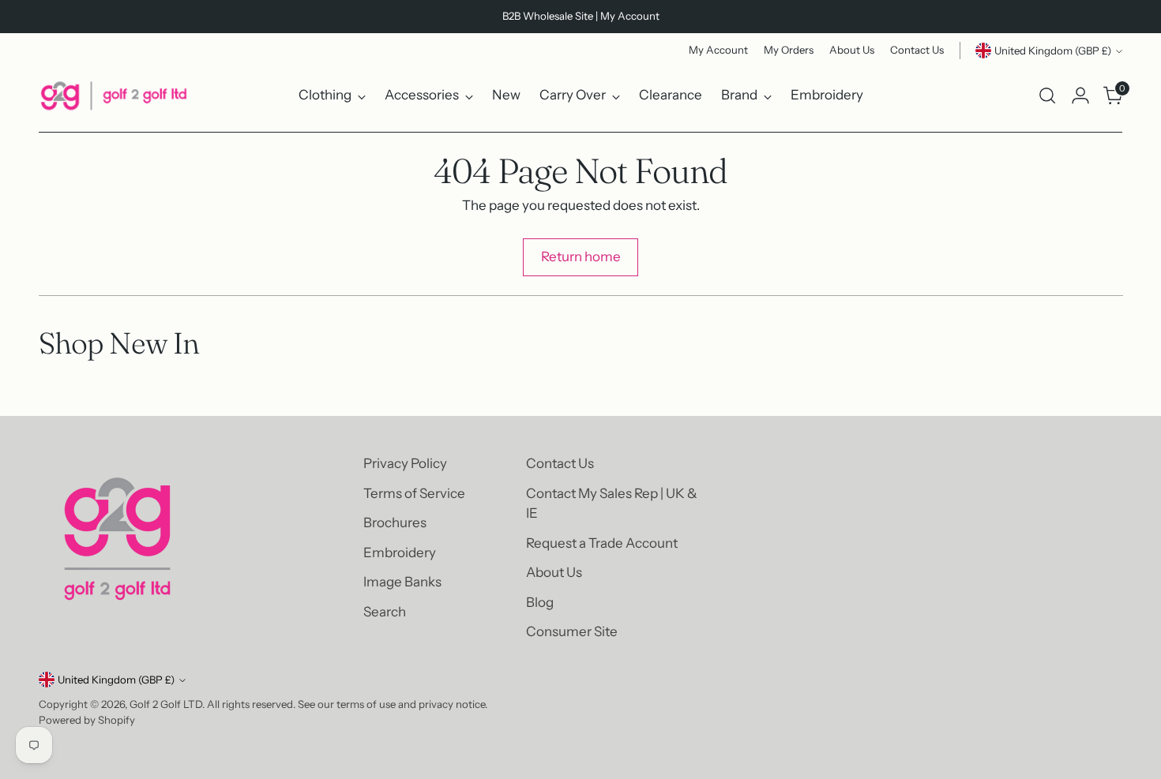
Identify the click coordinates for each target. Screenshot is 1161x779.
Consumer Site (572, 631)
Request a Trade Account (602, 543)
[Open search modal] (1047, 95)
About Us (554, 572)
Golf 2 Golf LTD (166, 704)
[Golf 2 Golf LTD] (114, 95)
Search (384, 612)
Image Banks (402, 582)
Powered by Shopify (87, 719)
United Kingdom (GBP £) (1052, 50)
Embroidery (399, 552)
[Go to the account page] (1080, 95)
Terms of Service (414, 493)
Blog (540, 602)
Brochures (394, 522)
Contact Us (560, 463)
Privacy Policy (405, 463)
